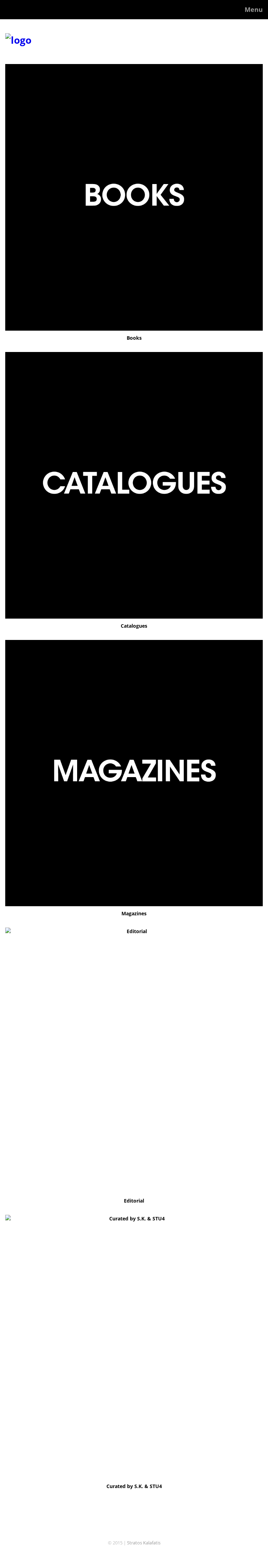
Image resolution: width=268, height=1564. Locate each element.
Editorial (134, 1200)
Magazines (134, 913)
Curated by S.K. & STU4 (134, 1486)
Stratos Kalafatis (144, 1543)
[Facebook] (134, 1553)
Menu (254, 9)
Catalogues (134, 625)
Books (134, 337)
